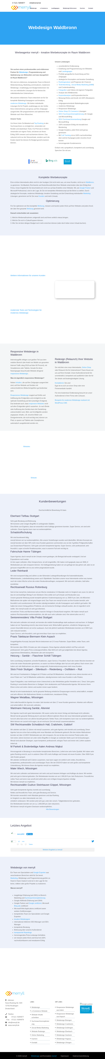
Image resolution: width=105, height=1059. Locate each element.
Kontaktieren (59, 383)
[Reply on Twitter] (18, 844)
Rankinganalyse (64, 82)
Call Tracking (66, 135)
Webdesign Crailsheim (64, 1024)
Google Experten (39, 872)
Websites (26, 446)
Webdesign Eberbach (64, 1031)
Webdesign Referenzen (69, 8)
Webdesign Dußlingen (64, 1028)
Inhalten (19, 382)
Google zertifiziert (35, 903)
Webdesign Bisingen (64, 1020)
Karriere (82, 8)
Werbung (41, 206)
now (23, 841)
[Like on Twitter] (26, 844)
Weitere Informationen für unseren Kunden (27, 275)
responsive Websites (36, 403)
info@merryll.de (14, 1022)
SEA (60, 119)
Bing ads (17, 906)
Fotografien (63, 90)
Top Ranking (38, 123)
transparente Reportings (23, 932)
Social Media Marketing (80, 85)
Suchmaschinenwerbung (72, 119)
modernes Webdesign (18, 103)
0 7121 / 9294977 (18, 3)
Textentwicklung (64, 85)
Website (34, 478)
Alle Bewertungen (52, 809)
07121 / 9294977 (17, 1017)
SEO (60, 114)
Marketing (86, 193)
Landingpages (55, 8)
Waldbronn (90, 182)
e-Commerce (44, 8)
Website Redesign (38, 1031)
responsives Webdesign (19, 373)
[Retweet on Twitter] (22, 844)
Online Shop (63, 111)
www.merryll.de (13, 1025)
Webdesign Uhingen (63, 1042)
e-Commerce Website (39, 1011)
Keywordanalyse (65, 95)
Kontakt (90, 8)
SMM (91, 85)
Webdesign (33, 8)
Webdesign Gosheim (64, 1035)
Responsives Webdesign (19, 395)
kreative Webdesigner (22, 919)
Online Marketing (38, 1035)
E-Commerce (74, 111)
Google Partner (85, 188)
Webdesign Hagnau (63, 1039)
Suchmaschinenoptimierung (73, 114)
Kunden (41, 196)
